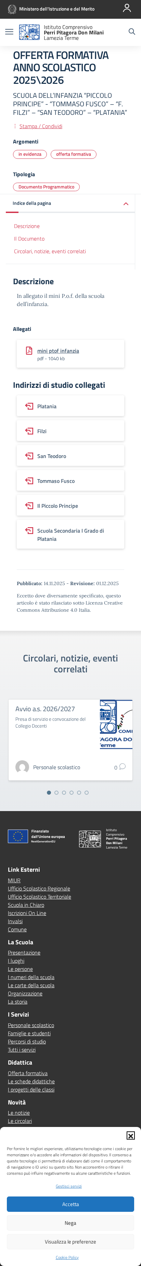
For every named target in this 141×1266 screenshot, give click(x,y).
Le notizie (19, 1113)
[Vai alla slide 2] (56, 793)
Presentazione (24, 952)
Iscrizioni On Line (27, 913)
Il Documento (29, 238)
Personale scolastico (31, 1025)
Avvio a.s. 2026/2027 (45, 708)
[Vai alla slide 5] (79, 793)
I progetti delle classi (31, 1089)
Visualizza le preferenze (70, 1242)
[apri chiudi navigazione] (9, 32)
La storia (17, 1001)
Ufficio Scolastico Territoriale (39, 897)
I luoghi (16, 961)
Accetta (70, 1204)
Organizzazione (25, 993)
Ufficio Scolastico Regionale (39, 888)
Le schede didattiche (31, 1081)
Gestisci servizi (69, 1186)
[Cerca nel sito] (132, 32)
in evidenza (29, 153)
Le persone (20, 969)
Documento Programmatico (46, 186)
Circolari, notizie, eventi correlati (50, 251)
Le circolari (20, 1121)
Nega (70, 1223)
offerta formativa (73, 153)
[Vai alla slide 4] (71, 793)
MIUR (14, 880)
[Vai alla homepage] (29, 32)
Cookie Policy (67, 1257)
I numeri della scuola (31, 977)
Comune (17, 929)
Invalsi (15, 921)
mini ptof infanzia (58, 351)
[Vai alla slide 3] (64, 793)
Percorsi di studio (27, 1041)
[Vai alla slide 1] (49, 793)
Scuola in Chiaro (26, 905)
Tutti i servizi (22, 1050)
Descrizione (27, 226)
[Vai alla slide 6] (87, 793)
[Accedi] (127, 7)
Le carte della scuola (31, 985)
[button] (130, 1135)
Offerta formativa (28, 1073)
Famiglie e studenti (29, 1033)
